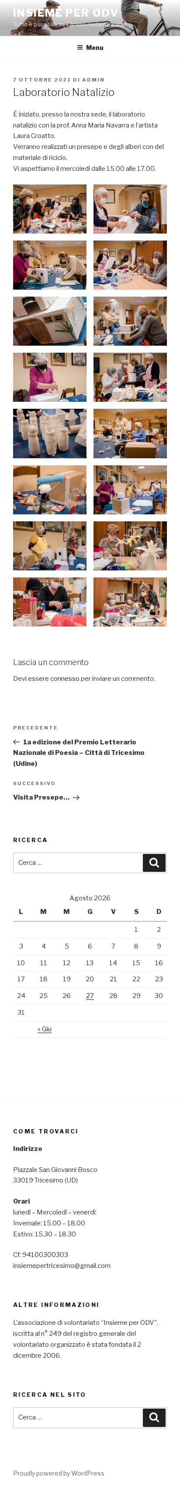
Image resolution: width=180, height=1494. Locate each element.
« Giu (45, 1029)
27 (90, 996)
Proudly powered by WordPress (58, 1473)
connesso (65, 679)
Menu (95, 47)
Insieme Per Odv (66, 13)
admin (93, 80)
